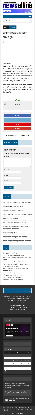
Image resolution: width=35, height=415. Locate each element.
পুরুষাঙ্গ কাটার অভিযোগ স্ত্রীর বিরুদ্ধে (10, 218)
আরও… (30, 409)
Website (6, 180)
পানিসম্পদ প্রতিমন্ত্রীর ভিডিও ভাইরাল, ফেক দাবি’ (13, 206)
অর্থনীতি (16, 407)
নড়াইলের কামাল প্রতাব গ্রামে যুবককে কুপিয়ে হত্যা (13, 280)
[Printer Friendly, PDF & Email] (17, 100)
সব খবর (26, 409)
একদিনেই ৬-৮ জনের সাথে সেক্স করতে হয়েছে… (13, 275)
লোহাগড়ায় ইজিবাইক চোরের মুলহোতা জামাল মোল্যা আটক (15, 237)
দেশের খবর (27, 407)
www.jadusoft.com (24, 398)
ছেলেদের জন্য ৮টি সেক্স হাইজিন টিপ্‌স (11, 273)
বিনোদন (22, 409)
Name (6, 170)
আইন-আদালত (21, 407)
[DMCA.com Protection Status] (10, 400)
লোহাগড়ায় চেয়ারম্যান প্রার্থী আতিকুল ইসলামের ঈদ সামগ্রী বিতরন (17, 241)
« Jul (5, 371)
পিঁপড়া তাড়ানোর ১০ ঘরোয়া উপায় (10, 253)
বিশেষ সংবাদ (17, 409)
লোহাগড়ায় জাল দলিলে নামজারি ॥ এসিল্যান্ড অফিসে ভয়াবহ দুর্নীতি (17, 202)
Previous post (12, 135)
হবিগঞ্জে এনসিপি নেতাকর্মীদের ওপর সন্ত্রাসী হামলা (13, 210)
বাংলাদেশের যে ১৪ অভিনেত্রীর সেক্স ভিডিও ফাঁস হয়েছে (14, 262)
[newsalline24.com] (17, 5)
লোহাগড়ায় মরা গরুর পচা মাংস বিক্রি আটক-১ (12, 277)
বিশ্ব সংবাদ (11, 409)
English (6, 411)
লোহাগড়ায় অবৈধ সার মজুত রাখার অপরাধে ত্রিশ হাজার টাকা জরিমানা (17, 214)
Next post (24, 135)
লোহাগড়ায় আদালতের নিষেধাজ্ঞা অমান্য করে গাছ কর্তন (14, 222)
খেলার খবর (6, 409)
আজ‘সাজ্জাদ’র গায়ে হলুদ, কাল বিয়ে (10, 233)
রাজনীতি (11, 407)
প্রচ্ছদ (4, 407)
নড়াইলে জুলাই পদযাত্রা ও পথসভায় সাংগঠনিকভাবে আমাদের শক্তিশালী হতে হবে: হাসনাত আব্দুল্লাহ (15, 227)
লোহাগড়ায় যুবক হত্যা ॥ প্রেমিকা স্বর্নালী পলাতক (13, 255)
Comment (7, 156)
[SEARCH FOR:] (17, 20)
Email (6, 175)
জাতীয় (7, 407)
